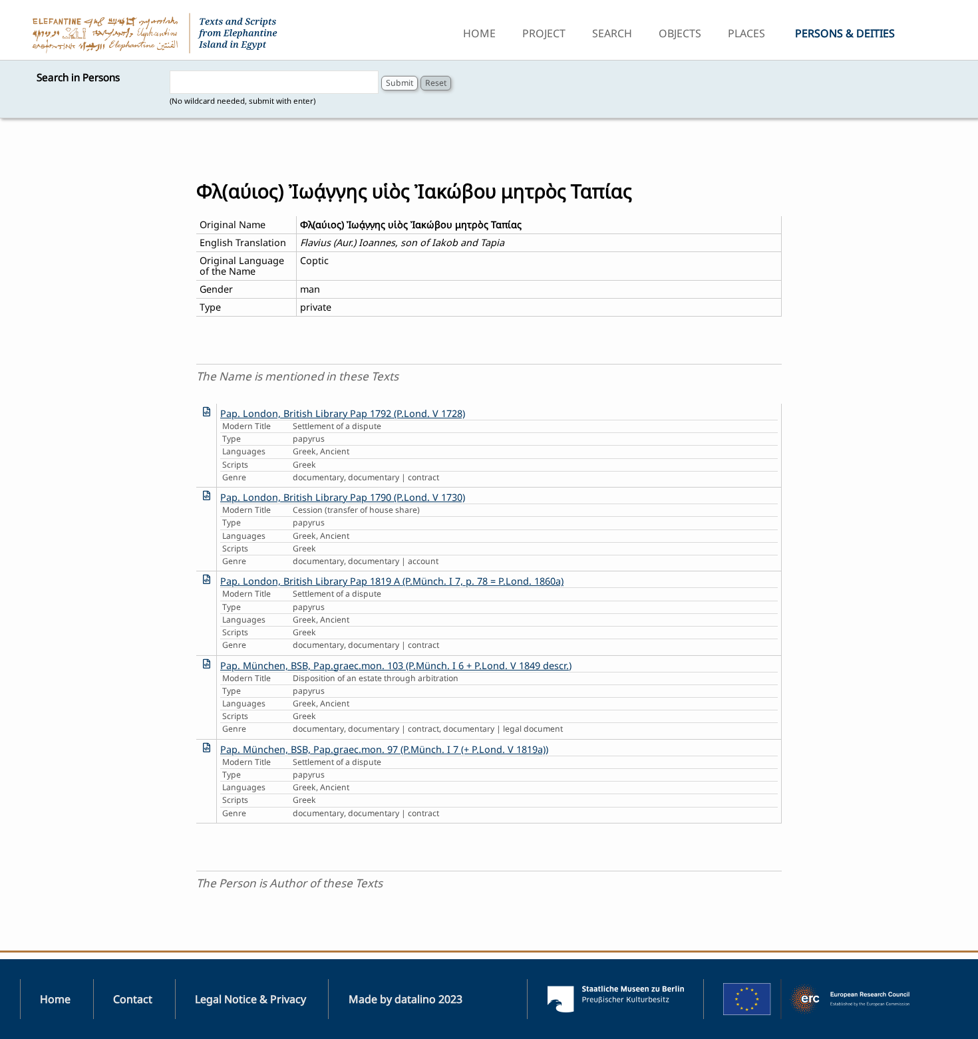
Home (479, 33)
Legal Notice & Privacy (250, 999)
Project (544, 33)
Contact (132, 999)
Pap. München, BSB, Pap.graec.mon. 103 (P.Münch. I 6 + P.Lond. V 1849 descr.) (395, 665)
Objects (680, 33)
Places (746, 33)
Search (612, 33)
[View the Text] (206, 411)
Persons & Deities (845, 33)
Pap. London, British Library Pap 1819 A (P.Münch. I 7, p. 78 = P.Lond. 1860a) (392, 581)
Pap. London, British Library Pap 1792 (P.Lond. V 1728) (342, 413)
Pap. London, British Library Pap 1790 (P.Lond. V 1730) (342, 497)
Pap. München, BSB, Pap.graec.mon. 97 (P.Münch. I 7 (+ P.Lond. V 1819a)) (384, 749)
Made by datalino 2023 (405, 999)
